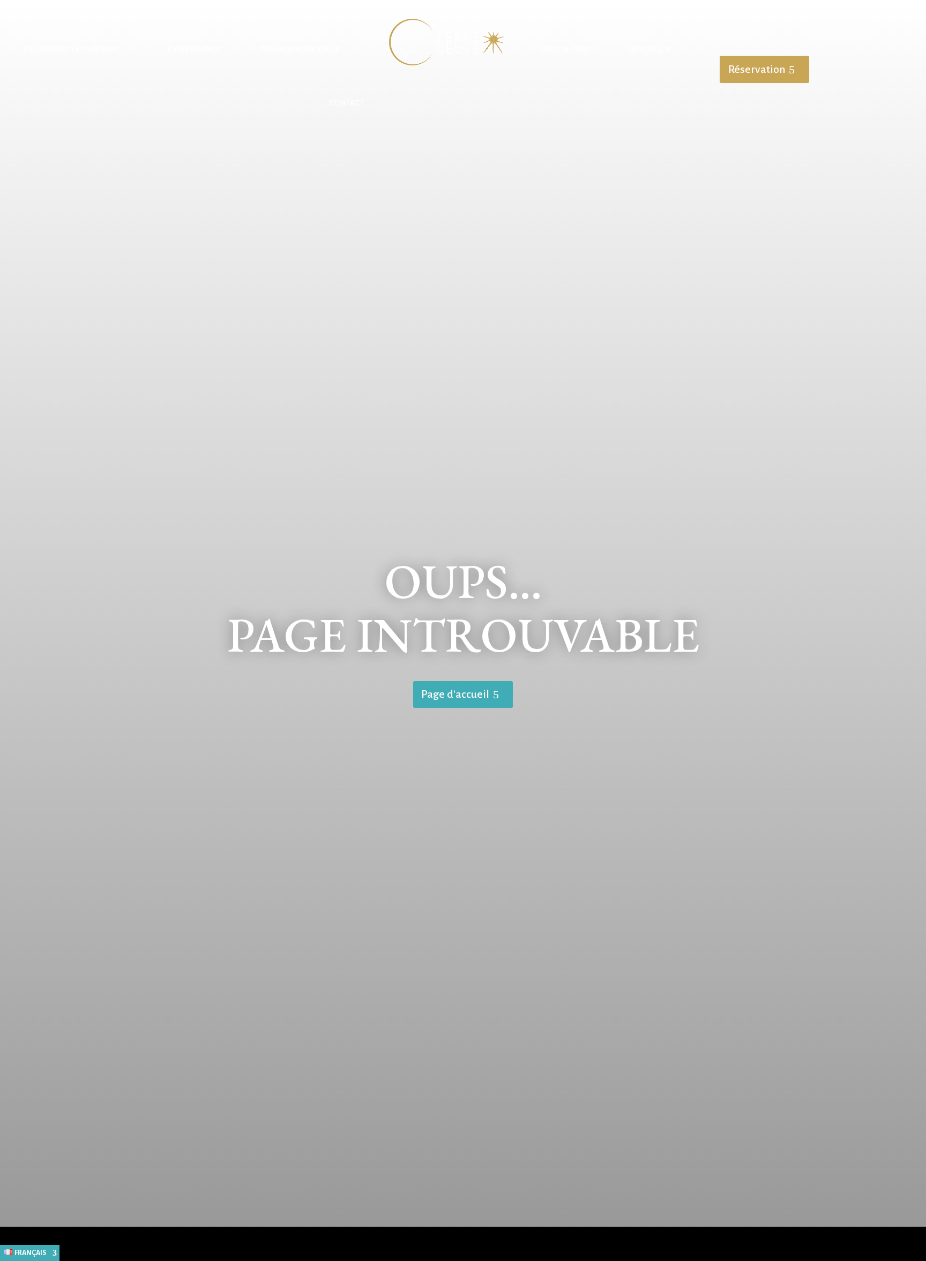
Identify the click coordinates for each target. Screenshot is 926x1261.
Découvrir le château (70, 48)
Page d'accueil (455, 694)
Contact (346, 102)
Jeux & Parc (566, 48)
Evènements (193, 48)
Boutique (650, 48)
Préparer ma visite (299, 48)
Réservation (757, 69)
